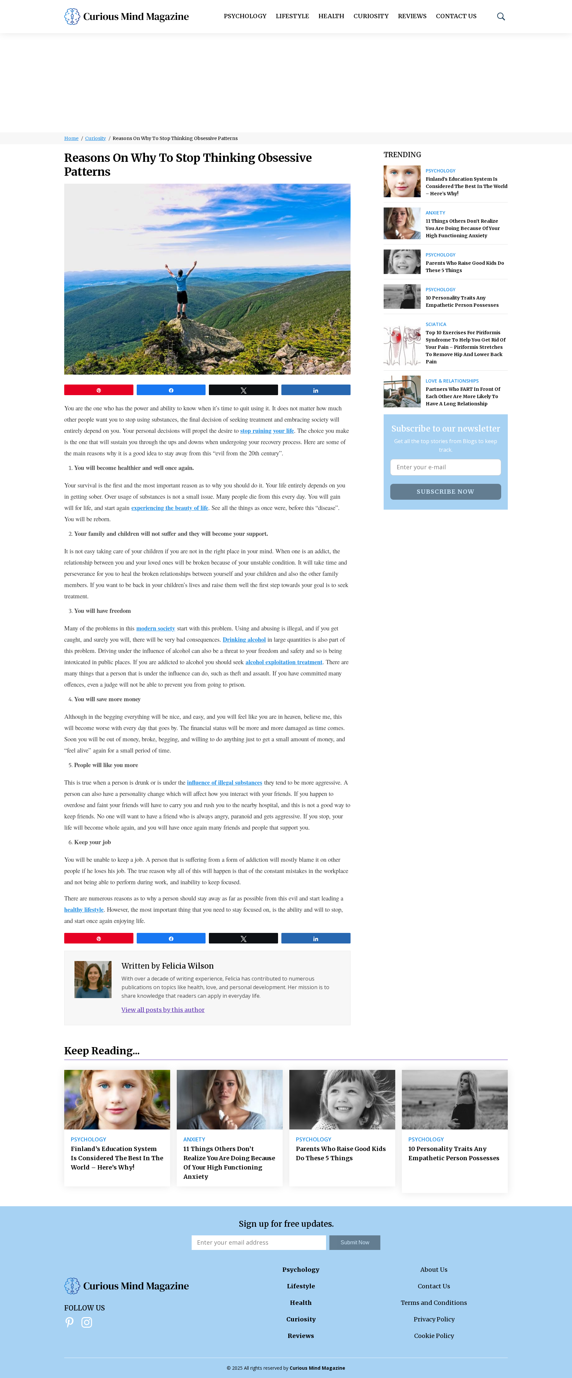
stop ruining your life (267, 430)
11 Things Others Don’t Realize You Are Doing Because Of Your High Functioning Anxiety (463, 228)
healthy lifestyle (84, 909)
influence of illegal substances (224, 782)
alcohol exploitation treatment (284, 662)
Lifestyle (292, 16)
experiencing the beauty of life (169, 507)
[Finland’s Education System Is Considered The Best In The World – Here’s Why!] (402, 181)
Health (331, 16)
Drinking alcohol (244, 639)
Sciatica (436, 324)
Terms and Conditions (434, 1303)
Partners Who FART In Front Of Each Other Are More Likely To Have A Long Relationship (463, 396)
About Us (434, 1269)
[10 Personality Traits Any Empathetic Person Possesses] (402, 296)
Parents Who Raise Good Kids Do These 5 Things (465, 266)
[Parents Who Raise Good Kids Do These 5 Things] (402, 262)
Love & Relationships (452, 381)
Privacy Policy (434, 1319)
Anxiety (435, 212)
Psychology (245, 16)
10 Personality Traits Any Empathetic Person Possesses (462, 301)
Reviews (412, 16)
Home (71, 138)
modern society (155, 628)
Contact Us (456, 16)
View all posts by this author (163, 1010)
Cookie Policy (434, 1336)
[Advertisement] (286, 82)
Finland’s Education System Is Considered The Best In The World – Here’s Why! (466, 186)
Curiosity (371, 16)
